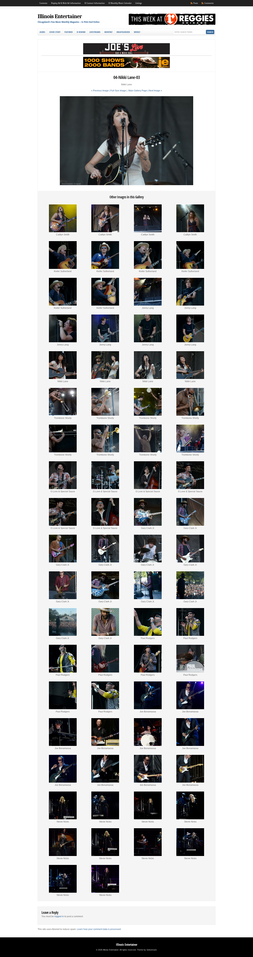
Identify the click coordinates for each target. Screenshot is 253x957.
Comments (209, 3)
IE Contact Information (94, 3)
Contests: (43, 3)
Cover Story (54, 32)
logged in (59, 916)
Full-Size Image (118, 90)
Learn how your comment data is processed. (99, 929)
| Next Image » (155, 90)
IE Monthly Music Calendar (120, 3)
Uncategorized (123, 32)
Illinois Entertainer (60, 16)
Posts (195, 3)
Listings (138, 3)
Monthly (108, 32)
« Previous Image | (100, 90)
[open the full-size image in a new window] (126, 185)
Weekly (137, 32)
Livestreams (94, 32)
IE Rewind (81, 32)
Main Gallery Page (137, 90)
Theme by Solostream (147, 950)
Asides (42, 32)
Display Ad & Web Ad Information (66, 3)
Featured (68, 32)
